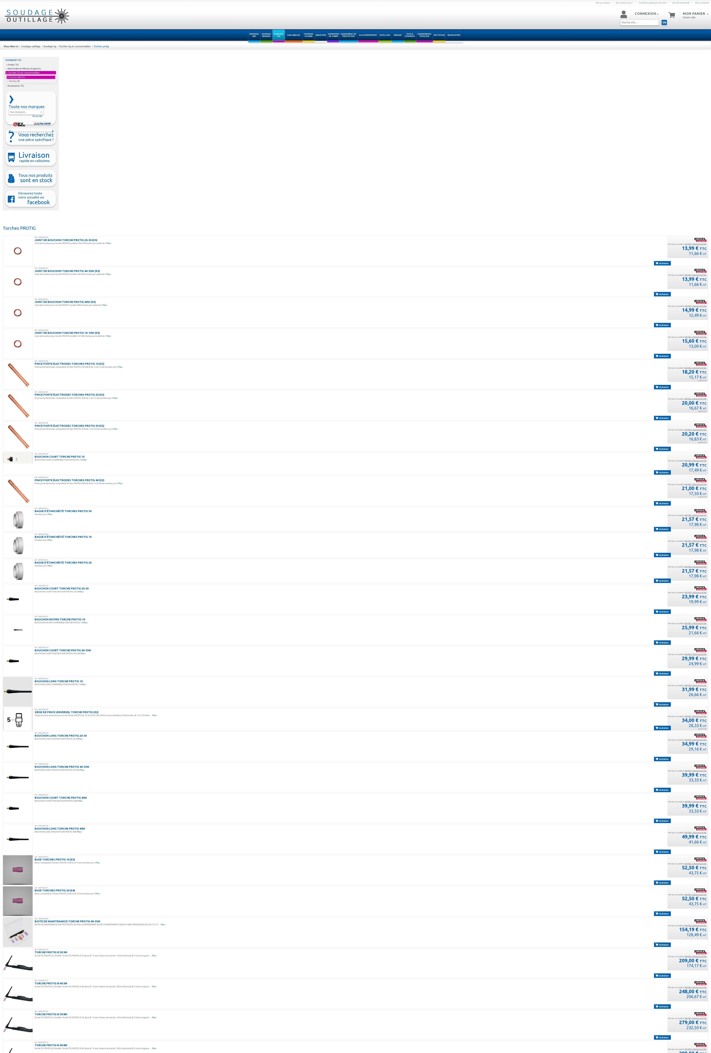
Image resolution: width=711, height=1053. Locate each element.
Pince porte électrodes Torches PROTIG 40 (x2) (69, 480)
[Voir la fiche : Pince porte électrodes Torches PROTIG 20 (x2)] (18, 405)
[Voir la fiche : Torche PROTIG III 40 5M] (18, 994)
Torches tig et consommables (75, 46)
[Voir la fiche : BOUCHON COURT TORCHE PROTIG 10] (18, 458)
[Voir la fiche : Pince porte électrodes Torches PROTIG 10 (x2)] (18, 374)
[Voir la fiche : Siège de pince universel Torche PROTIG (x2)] (18, 719)
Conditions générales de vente (652, 3)
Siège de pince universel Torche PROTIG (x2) (67, 712)
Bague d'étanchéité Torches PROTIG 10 (63, 536)
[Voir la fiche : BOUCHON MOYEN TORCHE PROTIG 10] (18, 630)
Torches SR (14, 81)
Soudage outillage (30, 46)
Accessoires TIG (16, 86)
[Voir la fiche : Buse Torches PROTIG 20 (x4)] (18, 901)
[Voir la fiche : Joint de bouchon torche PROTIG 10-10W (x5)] (18, 343)
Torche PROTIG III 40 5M (51, 983)
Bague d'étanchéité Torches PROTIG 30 (63, 511)
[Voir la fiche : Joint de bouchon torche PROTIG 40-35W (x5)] (18, 281)
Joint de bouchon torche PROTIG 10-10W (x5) (67, 332)
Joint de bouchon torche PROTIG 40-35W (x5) (67, 271)
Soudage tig (49, 46)
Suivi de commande (681, 3)
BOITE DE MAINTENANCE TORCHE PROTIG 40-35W (67, 921)
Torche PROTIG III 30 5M (51, 952)
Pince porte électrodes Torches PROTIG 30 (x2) (69, 425)
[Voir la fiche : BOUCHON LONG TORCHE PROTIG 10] (18, 692)
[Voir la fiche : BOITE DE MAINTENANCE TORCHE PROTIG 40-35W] (18, 932)
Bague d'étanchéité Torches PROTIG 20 (63, 562)
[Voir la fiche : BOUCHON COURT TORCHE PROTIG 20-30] (18, 599)
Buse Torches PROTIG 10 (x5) (55, 859)
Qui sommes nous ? (624, 3)
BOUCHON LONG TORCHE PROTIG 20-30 (61, 735)
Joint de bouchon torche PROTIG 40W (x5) (65, 301)
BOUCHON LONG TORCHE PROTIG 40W (60, 828)
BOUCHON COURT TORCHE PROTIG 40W (61, 797)
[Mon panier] (671, 14)
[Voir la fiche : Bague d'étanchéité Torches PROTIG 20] (18, 571)
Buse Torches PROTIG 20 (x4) (55, 890)
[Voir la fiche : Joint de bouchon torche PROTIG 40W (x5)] (18, 312)
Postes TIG (13, 64)
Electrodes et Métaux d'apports (24, 68)
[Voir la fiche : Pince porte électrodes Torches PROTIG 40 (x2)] (18, 491)
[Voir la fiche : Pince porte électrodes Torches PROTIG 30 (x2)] (18, 436)
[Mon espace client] (623, 14)
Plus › (109, 243)
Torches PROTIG (17, 77)
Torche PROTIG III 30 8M (51, 1014)
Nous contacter (702, 3)
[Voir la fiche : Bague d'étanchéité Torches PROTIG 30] (18, 519)
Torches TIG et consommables (23, 72)
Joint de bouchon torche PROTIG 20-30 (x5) (66, 240)
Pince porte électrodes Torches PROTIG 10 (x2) (69, 363)
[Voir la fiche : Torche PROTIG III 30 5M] (18, 963)
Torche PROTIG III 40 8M (51, 1045)
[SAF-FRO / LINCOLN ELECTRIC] (700, 240)
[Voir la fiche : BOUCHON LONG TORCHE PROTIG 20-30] (18, 746)
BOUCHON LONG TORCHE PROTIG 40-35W (62, 766)
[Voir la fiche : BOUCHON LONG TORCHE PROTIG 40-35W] (18, 777)
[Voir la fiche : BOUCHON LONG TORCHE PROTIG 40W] (18, 839)
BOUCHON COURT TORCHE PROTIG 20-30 (62, 588)
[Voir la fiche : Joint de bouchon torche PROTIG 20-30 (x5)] (18, 250)
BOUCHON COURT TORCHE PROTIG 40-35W (63, 650)
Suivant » (53, 131)
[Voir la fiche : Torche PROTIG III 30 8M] (18, 1025)
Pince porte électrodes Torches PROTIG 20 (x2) (69, 394)
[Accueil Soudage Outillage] (28, 19)
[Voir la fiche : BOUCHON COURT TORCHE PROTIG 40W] (18, 808)
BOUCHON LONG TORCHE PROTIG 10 (59, 681)
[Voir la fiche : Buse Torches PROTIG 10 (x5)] (18, 870)
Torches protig (102, 46)
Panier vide (689, 17)
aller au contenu (603, 3)
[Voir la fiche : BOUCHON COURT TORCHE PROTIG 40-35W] (18, 661)
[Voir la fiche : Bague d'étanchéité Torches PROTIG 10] (18, 545)
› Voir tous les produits (687, 244)
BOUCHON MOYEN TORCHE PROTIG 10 (60, 619)
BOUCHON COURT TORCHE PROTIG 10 (59, 456)
